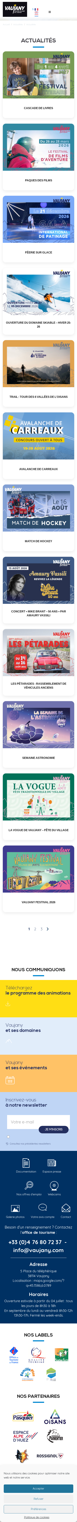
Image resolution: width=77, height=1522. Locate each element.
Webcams (54, 1194)
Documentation (26, 1171)
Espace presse (52, 1171)
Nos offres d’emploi (28, 1194)
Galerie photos (15, 1217)
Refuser (39, 1499)
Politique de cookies (36, 1517)
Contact (66, 1217)
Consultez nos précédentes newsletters (30, 1143)
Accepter (38, 1488)
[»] (47, 929)
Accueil (6, 24)
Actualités (18, 24)
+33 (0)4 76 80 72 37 (35, 1242)
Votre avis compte (42, 1217)
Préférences (38, 1509)
